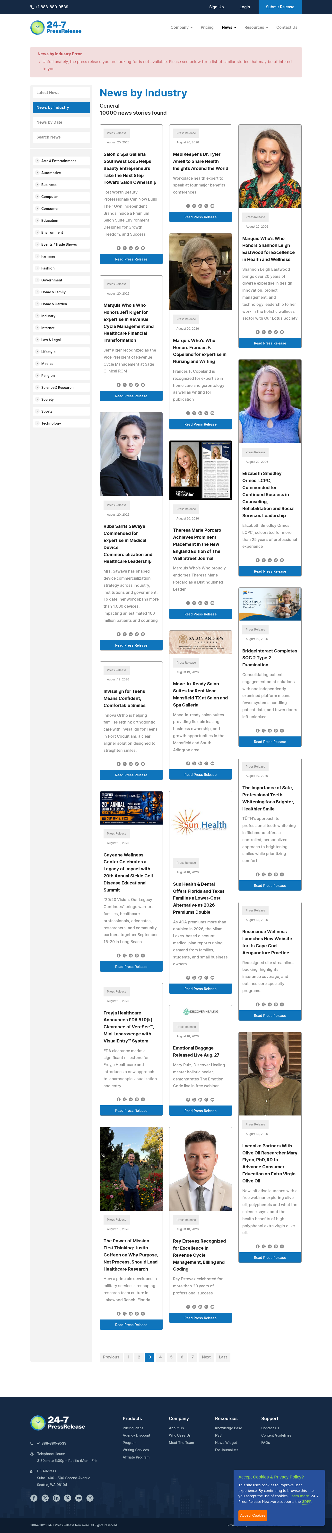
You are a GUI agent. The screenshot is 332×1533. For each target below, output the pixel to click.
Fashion (48, 268)
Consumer (50, 209)
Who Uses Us (180, 1435)
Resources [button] (255, 27)
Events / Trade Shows (59, 244)
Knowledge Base (228, 1428)
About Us (176, 1428)
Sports (46, 411)
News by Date (49, 122)
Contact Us (286, 27)
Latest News (48, 93)
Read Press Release (131, 259)
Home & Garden (54, 304)
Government (51, 280)
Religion (48, 376)
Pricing (207, 27)
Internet (47, 328)
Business (49, 185)
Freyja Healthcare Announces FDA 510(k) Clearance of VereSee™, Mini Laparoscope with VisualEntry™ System (129, 1027)
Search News (48, 137)
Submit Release (280, 7)
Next (206, 1357)
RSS (218, 1435)
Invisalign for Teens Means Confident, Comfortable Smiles (125, 698)
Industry (48, 316)
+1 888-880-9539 (51, 7)
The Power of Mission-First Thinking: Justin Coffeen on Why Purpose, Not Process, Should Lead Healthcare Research (131, 1255)
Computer (49, 197)
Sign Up (216, 7)
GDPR (306, 1501)
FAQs (265, 1443)
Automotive (51, 173)
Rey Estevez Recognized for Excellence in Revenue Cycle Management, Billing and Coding (199, 1255)
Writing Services (136, 1450)
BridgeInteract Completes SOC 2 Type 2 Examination (269, 658)
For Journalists (226, 1450)
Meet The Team (181, 1443)
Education (49, 221)
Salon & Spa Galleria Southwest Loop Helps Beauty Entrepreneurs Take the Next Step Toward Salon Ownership (130, 168)
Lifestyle (48, 352)
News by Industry (52, 108)
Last (223, 1357)
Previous (111, 1357)
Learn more (299, 1495)
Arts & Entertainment (58, 161)
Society (47, 399)
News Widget (226, 1443)
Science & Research (57, 388)
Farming (48, 256)
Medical (47, 364)
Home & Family (53, 292)
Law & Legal (51, 340)
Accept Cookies (252, 1515)
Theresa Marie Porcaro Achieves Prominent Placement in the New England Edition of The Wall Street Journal (197, 544)
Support (270, 1419)
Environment (52, 232)
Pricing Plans (133, 1428)
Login (245, 7)
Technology (51, 423)
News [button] (227, 27)
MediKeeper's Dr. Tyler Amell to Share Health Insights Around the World (200, 161)
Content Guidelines (276, 1435)
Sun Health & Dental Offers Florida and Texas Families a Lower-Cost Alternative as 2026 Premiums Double (199, 898)
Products (132, 1419)
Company (179, 1419)
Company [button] (180, 27)
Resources (226, 1419)
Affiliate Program (136, 1457)
